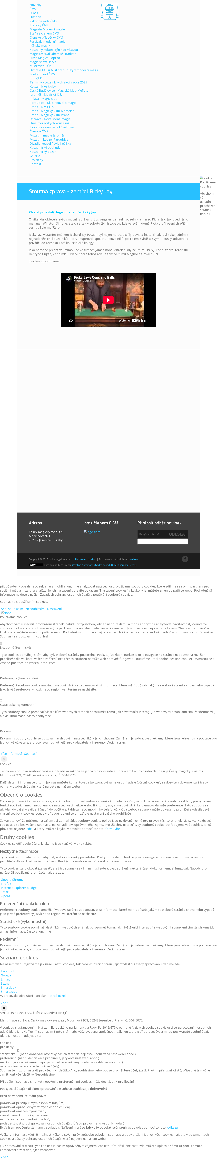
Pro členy (36, 160)
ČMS (33, 9)
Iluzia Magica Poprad (45, 58)
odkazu (172, 1127)
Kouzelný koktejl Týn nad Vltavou (54, 50)
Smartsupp (9, 992)
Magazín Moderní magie (47, 29)
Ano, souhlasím (12, 609)
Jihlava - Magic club (43, 99)
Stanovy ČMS (39, 25)
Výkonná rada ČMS (43, 21)
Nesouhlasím (35, 609)
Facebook (8, 971)
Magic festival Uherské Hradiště (53, 54)
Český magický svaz (110, 11)
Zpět (4, 1003)
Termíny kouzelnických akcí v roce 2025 (58, 82)
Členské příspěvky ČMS (46, 37)
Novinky (35, 5)
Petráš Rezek (57, 996)
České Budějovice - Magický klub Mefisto (59, 90)
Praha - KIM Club (42, 107)
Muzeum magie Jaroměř (47, 135)
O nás (34, 13)
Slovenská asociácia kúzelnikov (52, 127)
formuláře (112, 829)
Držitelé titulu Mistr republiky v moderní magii (64, 70)
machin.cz (134, 559)
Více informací (11, 754)
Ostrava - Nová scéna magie (50, 119)
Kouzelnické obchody (45, 148)
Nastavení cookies (85, 559)
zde (29, 829)
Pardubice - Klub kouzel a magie (53, 103)
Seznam (6, 983)
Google (6, 975)
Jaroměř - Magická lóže (46, 94)
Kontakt (35, 164)
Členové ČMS (39, 131)
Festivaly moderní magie (47, 41)
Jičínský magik (40, 46)
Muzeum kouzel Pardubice (49, 139)
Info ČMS (36, 78)
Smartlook (8, 987)
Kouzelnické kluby (43, 86)
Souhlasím (31, 754)
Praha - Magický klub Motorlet (52, 111)
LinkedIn (7, 979)
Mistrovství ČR (40, 66)
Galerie (35, 156)
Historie (35, 17)
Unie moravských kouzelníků (50, 123)
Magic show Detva (43, 62)
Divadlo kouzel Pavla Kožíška (50, 143)
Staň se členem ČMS (44, 33)
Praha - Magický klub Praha (49, 115)
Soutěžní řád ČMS (42, 74)
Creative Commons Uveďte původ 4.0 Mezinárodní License (104, 565)
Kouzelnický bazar (43, 152)
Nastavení (54, 609)
